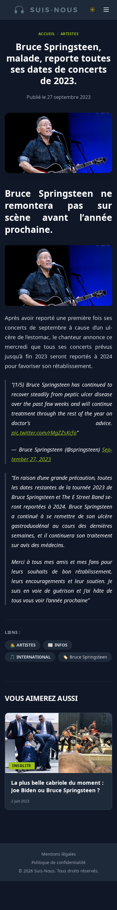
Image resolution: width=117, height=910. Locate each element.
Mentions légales (58, 854)
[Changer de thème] (92, 9)
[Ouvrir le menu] (106, 10)
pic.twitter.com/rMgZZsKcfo (43, 432)
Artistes (70, 34)
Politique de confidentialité (59, 862)
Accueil (46, 34)
